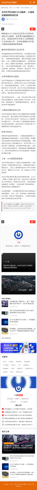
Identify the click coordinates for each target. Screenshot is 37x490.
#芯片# (4, 361)
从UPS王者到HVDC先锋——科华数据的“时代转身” (22, 321)
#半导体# (11, 361)
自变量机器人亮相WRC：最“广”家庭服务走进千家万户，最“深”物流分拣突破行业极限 (22, 303)
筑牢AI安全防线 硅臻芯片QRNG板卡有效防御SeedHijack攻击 (22, 311)
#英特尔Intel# (19, 372)
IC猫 (7, 19)
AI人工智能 (16, 7)
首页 (10, 7)
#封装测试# (6, 368)
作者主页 (13, 402)
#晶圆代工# (20, 368)
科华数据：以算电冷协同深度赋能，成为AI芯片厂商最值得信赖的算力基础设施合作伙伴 (22, 330)
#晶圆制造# (26, 365)
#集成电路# (27, 361)
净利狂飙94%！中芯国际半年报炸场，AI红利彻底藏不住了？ (19, 409)
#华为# (13, 368)
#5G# (19, 365)
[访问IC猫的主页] (18, 388)
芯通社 (17, 204)
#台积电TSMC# (29, 368)
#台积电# (5, 372)
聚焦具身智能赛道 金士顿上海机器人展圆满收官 (18, 418)
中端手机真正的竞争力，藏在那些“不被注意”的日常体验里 (19, 421)
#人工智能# (6, 365)
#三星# (11, 372)
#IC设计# (13, 365)
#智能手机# (19, 361)
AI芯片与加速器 (24, 7)
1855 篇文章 (24, 402)
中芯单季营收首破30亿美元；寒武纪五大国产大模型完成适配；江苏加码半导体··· (19, 424)
